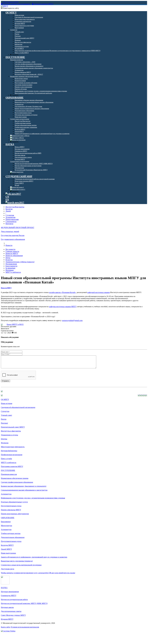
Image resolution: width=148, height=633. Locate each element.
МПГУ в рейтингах (13, 272)
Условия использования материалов (25, 627)
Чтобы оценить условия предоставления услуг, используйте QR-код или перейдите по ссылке (38, 573)
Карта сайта (5, 627)
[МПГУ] (4, 6)
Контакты (9, 224)
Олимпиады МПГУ (8, 596)
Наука (8, 258)
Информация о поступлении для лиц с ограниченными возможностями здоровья (33, 498)
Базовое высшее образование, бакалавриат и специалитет (23, 486)
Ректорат (4, 423)
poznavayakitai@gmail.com (72, 320)
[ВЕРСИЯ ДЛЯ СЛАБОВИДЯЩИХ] (13, 193)
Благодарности (11, 266)
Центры (4, 439)
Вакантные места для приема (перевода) (17, 561)
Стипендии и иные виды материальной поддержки (21, 565)
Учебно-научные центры (10, 533)
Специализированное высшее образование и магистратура (24, 490)
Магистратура (6, 526)
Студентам (10, 215)
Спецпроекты (11, 221)
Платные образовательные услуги (14, 502)
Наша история (6, 403)
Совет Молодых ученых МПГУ (13, 615)
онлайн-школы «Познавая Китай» (62, 292)
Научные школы (7, 607)
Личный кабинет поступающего (16, 4)
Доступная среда (7, 569)
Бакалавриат (6, 522)
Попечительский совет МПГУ (13, 427)
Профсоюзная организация (11, 455)
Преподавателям (12, 219)
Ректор (3, 419)
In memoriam (10, 268)
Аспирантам (10, 217)
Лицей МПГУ (6, 549)
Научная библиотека (9, 451)
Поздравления (11, 264)
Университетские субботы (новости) (20, 262)
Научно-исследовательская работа (14, 599)
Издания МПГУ (7, 619)
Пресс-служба (6, 459)
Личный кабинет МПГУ (43, 4)
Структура (5, 411)
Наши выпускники (8, 553)
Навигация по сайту (11, 8)
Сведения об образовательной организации (18, 407)
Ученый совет (6, 415)
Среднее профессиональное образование (17, 482)
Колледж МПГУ (7, 545)
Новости (9, 245)
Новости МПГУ (12, 253)
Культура (9, 260)
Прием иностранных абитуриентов (15, 514)
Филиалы (4, 443)
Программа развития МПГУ (12, 466)
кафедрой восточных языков (98, 292)
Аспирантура (6, 494)
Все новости (10, 249)
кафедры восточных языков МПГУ (62, 307)
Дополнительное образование (13, 537)
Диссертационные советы (11, 611)
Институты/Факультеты (15, 207)
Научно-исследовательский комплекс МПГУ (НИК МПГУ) (24, 603)
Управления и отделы (9, 435)
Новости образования (14, 256)
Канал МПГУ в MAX (15, 324)
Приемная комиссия (9, 474)
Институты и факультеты (11, 431)
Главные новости (12, 251)
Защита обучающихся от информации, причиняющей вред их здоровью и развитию (34, 557)
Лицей (8, 211)
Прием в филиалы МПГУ (11, 510)
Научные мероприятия (10, 592)
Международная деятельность (13, 447)
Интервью (10, 270)
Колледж (9, 209)
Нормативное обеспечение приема (14, 478)
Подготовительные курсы (11, 506)
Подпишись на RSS (10, 2)
